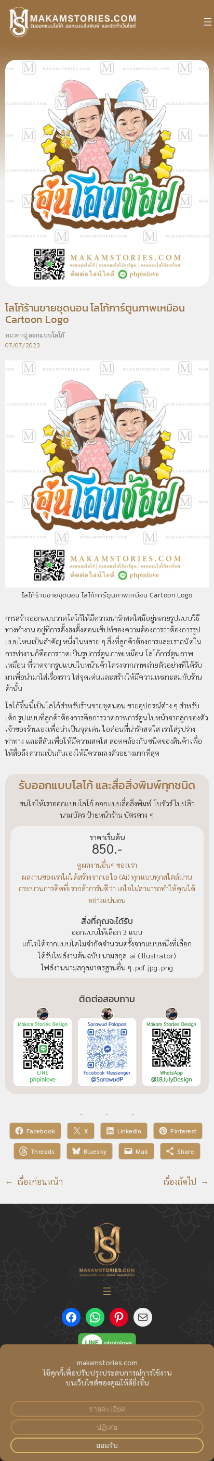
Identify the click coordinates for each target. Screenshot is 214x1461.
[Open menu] (208, 22)
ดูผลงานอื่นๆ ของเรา (107, 864)
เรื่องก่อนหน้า (40, 1181)
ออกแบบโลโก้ (46, 335)
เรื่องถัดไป (180, 1181)
